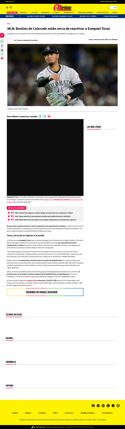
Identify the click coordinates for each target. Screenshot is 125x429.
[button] (2, 41)
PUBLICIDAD (102, 419)
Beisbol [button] (23, 12)
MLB (8, 24)
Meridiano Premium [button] (85, 12)
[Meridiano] (62, 7)
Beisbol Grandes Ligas (62, 16)
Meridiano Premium (88, 413)
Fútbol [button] (56, 12)
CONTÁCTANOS (91, 419)
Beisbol (10, 16)
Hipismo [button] (34, 12)
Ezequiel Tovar (32, 280)
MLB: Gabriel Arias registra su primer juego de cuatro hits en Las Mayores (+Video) (44, 213)
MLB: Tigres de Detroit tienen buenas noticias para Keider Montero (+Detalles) (43, 216)
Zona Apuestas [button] (102, 12)
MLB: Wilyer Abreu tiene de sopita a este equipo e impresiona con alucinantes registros (45, 220)
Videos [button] (114, 12)
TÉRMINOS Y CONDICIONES (27, 419)
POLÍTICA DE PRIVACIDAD (46, 419)
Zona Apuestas (107, 413)
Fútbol (55, 413)
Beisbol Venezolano (36, 16)
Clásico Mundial (111, 16)
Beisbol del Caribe (88, 16)
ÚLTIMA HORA (12, 13)
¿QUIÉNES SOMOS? (78, 419)
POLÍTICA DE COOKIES (63, 419)
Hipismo (28, 413)
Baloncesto (69, 413)
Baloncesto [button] (68, 12)
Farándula (42, 413)
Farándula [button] (45, 12)
